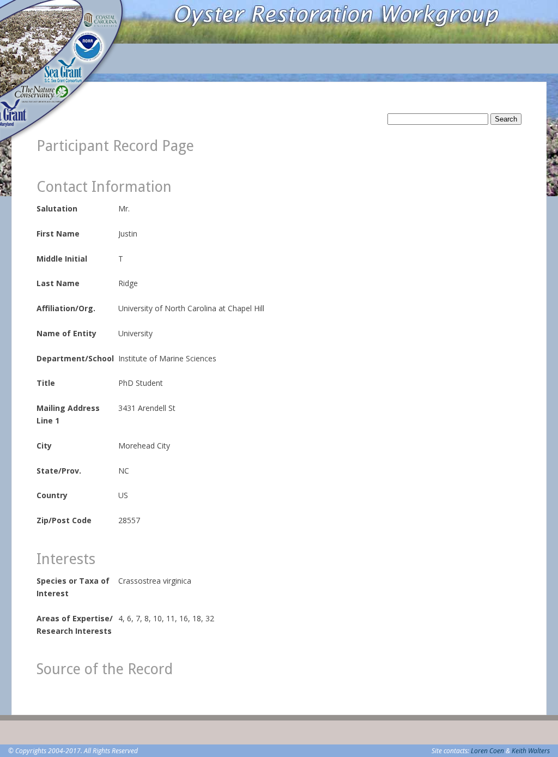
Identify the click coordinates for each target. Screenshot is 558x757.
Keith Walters (531, 750)
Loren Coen (487, 750)
